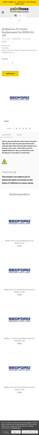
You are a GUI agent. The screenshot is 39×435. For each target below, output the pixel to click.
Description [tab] (6, 135)
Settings (6, 432)
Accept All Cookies (29, 432)
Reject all (16, 432)
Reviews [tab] (19, 135)
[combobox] (19, 16)
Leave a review (26, 39)
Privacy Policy (16, 428)
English (20, 16)
